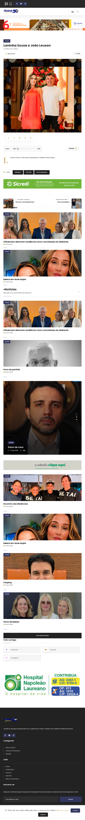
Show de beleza (11, 621)
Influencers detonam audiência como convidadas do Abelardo (36, 241)
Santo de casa (15, 447)
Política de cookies (62, 810)
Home (8, 766)
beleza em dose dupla (14, 279)
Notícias (9, 776)
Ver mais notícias (42, 635)
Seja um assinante (12, 779)
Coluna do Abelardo (13, 751)
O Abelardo (10, 769)
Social (7, 41)
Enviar (70, 799)
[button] (76, 414)
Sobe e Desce (10, 748)
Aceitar (75, 810)
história (28, 172)
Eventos (8, 773)
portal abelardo (41, 172)
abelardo (18, 172)
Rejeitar (43, 814)
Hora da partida (11, 369)
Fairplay (7, 582)
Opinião (8, 754)
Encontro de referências (15, 503)
